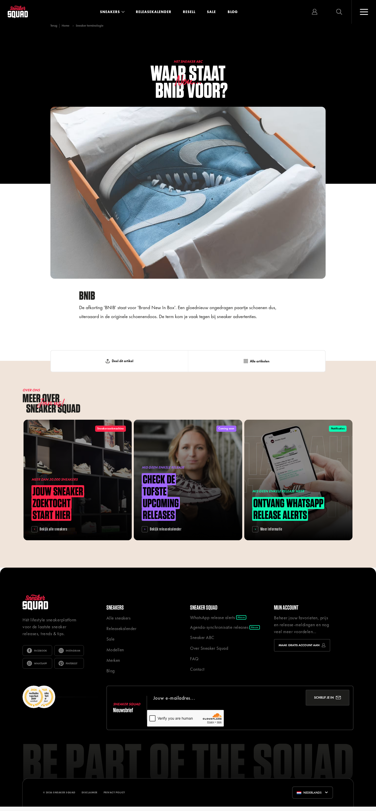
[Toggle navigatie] (363, 12)
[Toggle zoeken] (339, 12)
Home (65, 26)
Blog (233, 11)
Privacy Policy (114, 792)
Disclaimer (89, 792)
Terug (53, 26)
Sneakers (110, 11)
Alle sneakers (118, 618)
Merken (113, 660)
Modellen (115, 650)
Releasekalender (153, 11)
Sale (211, 11)
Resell (189, 11)
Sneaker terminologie (89, 26)
